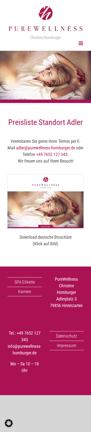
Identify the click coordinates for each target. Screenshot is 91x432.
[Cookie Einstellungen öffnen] (9, 425)
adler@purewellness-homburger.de (45, 147)
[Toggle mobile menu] (81, 43)
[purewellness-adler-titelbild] (45, 176)
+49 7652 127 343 (51, 154)
